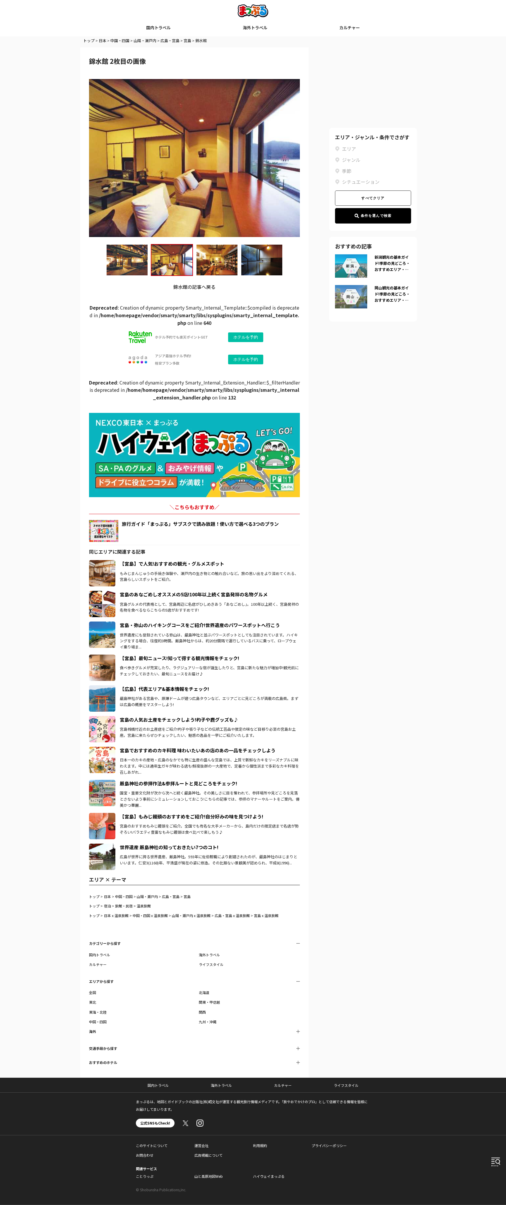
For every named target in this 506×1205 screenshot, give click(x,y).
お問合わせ (144, 1155)
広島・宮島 (170, 40)
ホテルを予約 (245, 337)
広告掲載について (208, 1155)
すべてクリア (372, 198)
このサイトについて (151, 1145)
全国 (92, 992)
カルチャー (349, 27)
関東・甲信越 (209, 1002)
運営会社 (201, 1145)
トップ (89, 40)
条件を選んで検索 (376, 216)
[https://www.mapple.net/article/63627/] (102, 847)
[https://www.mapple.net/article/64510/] (102, 688)
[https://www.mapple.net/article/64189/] (102, 625)
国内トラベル (158, 27)
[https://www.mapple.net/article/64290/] (102, 750)
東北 (92, 1002)
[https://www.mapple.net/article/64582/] (102, 719)
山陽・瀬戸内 (145, 40)
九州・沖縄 (207, 1021)
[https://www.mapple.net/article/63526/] (102, 658)
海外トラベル (255, 27)
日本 (102, 40)
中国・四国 (119, 40)
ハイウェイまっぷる (269, 1176)
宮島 (187, 40)
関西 (202, 1012)
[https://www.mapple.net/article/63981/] (102, 783)
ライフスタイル (211, 964)
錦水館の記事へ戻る (194, 286)
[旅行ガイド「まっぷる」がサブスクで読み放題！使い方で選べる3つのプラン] (103, 531)
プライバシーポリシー (329, 1145)
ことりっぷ (144, 1176)
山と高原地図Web (208, 1176)
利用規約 (260, 1145)
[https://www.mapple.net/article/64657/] (102, 563)
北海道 (204, 992)
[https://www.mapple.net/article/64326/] (102, 594)
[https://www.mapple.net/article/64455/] (102, 816)
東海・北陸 (98, 1012)
